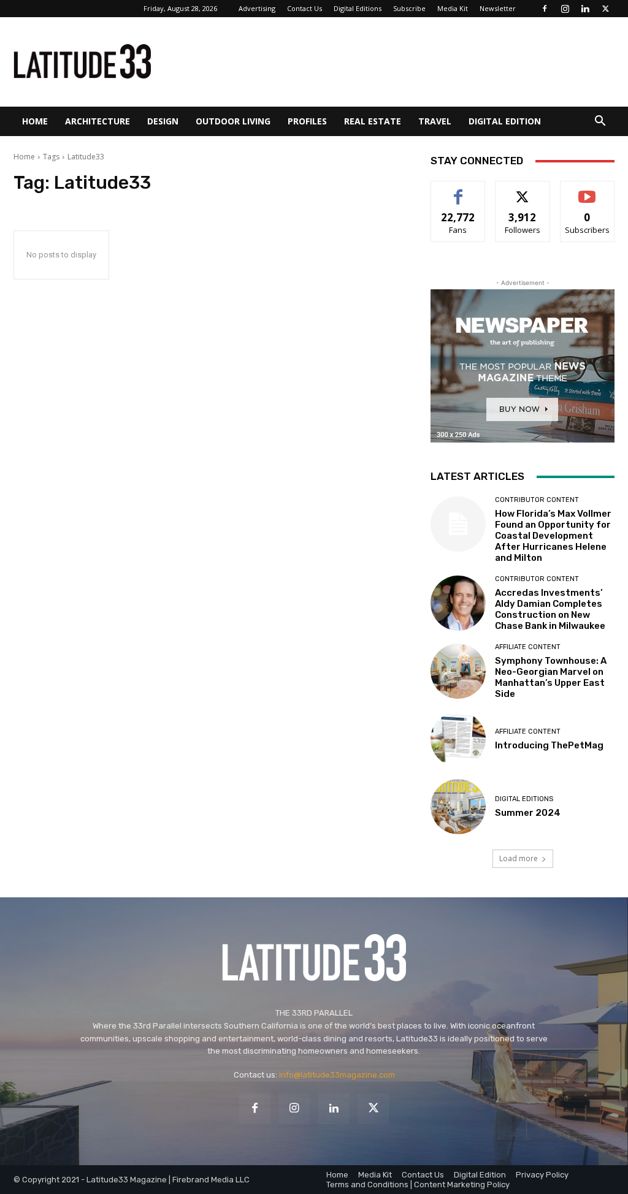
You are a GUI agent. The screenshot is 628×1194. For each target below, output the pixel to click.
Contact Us (304, 8)
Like (458, 190)
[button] (600, 122)
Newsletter (498, 8)
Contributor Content (537, 499)
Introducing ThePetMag (549, 745)
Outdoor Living (233, 121)
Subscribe (409, 8)
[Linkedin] (585, 8)
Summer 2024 (528, 812)
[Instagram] (565, 8)
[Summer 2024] (458, 806)
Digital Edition (505, 121)
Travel (434, 121)
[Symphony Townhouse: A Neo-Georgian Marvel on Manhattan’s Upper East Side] (458, 671)
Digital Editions (357, 8)
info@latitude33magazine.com (337, 1074)
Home (35, 121)
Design (162, 121)
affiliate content (528, 647)
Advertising (257, 8)
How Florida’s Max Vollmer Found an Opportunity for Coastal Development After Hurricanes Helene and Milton (553, 535)
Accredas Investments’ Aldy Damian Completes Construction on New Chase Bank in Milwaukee (550, 609)
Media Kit (452, 8)
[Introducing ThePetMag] (458, 739)
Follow (522, 190)
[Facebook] (544, 8)
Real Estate (372, 121)
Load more (518, 858)
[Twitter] (605, 8)
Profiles (307, 121)
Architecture (97, 121)
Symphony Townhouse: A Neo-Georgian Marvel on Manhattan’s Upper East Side (551, 677)
